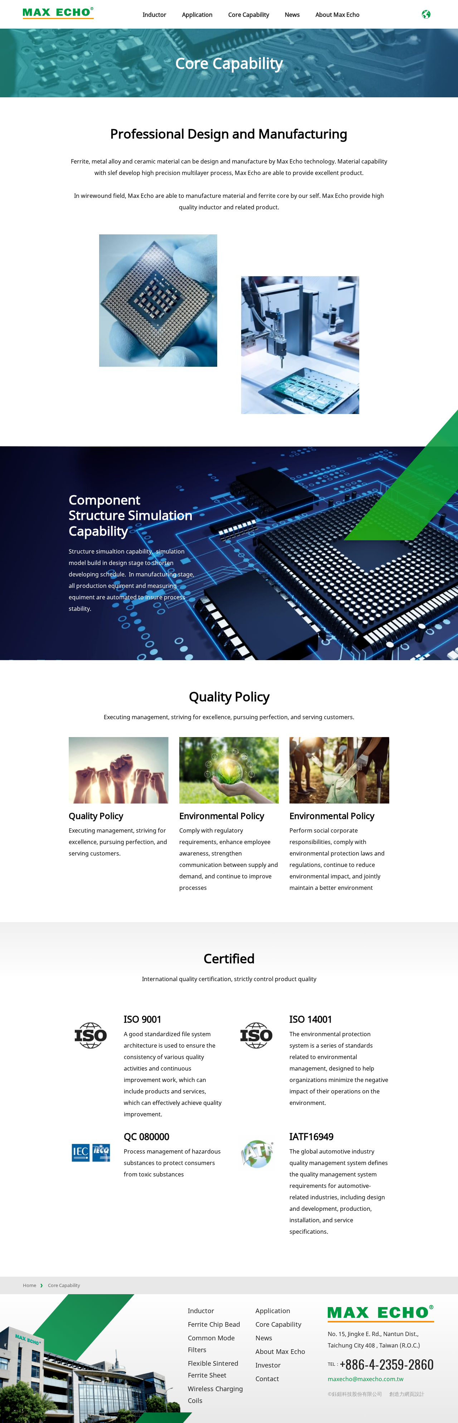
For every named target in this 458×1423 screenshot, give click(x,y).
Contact (267, 1378)
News (292, 15)
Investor (268, 1365)
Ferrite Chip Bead (214, 1324)
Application (197, 15)
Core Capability (248, 15)
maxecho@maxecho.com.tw (366, 1379)
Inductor (201, 1310)
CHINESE (443, 14)
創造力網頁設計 (406, 1393)
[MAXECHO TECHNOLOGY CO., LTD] (58, 13)
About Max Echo (338, 15)
